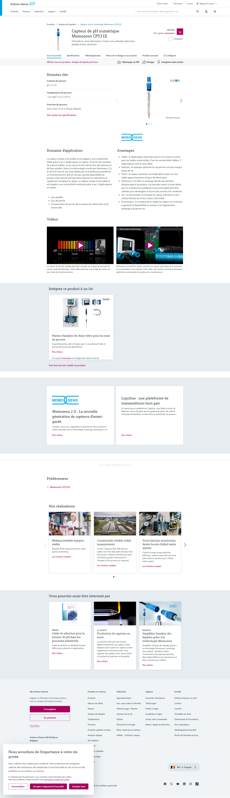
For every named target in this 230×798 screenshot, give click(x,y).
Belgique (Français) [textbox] (207, 3)
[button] (50, 709)
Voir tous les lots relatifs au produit (67, 365)
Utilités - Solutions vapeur (128, 735)
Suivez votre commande (156, 719)
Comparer (178, 38)
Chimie (120, 719)
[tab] (55, 55)
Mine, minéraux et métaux (129, 730)
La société (102, 630)
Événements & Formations (186, 719)
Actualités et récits (182, 714)
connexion (169, 33)
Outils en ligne (162, 3)
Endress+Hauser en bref (185, 698)
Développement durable (185, 730)
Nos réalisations (181, 724)
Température (93, 719)
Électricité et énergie (126, 724)
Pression (92, 724)
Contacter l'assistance (155, 698)
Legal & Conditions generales (104, 785)
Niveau (91, 708)
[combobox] (208, 3)
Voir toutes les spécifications (61, 115)
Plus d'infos (57, 352)
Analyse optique (95, 735)
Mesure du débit (95, 703)
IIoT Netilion (93, 740)
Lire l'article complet (61, 556)
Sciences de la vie (124, 714)
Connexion (66, 358)
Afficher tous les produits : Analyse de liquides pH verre (72, 62)
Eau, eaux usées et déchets (129, 703)
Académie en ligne (153, 714)
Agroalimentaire (124, 698)
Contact (190, 3)
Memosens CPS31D (60, 487)
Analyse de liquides (67, 24)
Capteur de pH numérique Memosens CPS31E (100, 24)
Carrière (178, 708)
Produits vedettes (96, 751)
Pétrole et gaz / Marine (127, 708)
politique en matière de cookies (56, 779)
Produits (51, 24)
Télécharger (177, 3)
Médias (55, 630)
